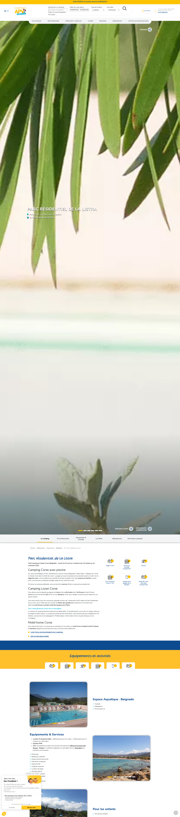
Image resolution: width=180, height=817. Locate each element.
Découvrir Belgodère (39, 636)
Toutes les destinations (138, 21)
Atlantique (36, 21)
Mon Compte (147, 10)
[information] (156, 11)
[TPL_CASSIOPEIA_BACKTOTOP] (175, 812)
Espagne (102, 21)
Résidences (117, 21)
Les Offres (99, 539)
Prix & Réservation (63, 539)
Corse (90, 21)
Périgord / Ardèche (73, 21)
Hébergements (117, 539)
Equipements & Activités (81, 539)
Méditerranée (53, 21)
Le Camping (45, 539)
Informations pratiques (135, 539)
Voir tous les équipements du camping (47, 632)
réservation (78, 748)
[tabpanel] (58, 704)
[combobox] (58, 9)
